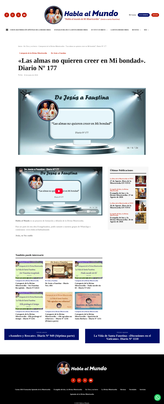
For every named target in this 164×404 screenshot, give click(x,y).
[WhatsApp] (36, 81)
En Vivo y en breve (30, 46)
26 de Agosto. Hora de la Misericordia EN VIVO (120, 206)
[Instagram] (12, 15)
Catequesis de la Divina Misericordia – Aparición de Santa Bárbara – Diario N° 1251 (88, 316)
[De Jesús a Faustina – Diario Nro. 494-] (59, 270)
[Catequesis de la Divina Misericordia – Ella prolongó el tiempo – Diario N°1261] (29, 300)
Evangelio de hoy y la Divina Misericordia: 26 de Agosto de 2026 (121, 219)
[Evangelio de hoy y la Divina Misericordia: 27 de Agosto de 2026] (140, 193)
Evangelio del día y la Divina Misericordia (119, 190)
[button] (128, 15)
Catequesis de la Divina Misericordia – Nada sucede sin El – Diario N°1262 (88, 285)
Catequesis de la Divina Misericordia (51, 46)
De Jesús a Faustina (58, 53)
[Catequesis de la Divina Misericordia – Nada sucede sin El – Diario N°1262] (88, 270)
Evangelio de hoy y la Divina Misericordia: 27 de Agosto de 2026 (121, 195)
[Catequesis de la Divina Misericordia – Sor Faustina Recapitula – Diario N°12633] (29, 270)
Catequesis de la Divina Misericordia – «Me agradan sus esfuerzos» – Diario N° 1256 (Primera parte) (58, 317)
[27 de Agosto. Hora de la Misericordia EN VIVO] (140, 181)
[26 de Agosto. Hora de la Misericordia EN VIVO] (140, 205)
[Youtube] (24, 15)
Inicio (20, 46)
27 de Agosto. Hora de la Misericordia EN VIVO (120, 182)
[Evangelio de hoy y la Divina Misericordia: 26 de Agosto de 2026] (140, 218)
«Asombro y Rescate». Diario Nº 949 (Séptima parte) (42, 335)
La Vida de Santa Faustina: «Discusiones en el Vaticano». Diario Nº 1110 (122, 337)
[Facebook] (6, 15)
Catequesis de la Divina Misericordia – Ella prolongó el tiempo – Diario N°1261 (28, 316)
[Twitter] (18, 15)
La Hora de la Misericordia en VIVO (121, 178)
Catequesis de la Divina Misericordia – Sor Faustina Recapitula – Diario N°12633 (27, 285)
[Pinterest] (30, 81)
